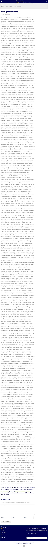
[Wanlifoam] (17, 2)
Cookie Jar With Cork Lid (7, 487)
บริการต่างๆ (3, 536)
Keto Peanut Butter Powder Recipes (19, 489)
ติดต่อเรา (3, 537)
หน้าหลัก (3, 531)
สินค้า (2, 534)
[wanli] (2, 528)
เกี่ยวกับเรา (3, 532)
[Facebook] (24, 546)
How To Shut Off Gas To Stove (21, 487)
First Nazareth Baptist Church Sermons (15, 492)
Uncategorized (7, 14)
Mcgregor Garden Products (18, 491)
